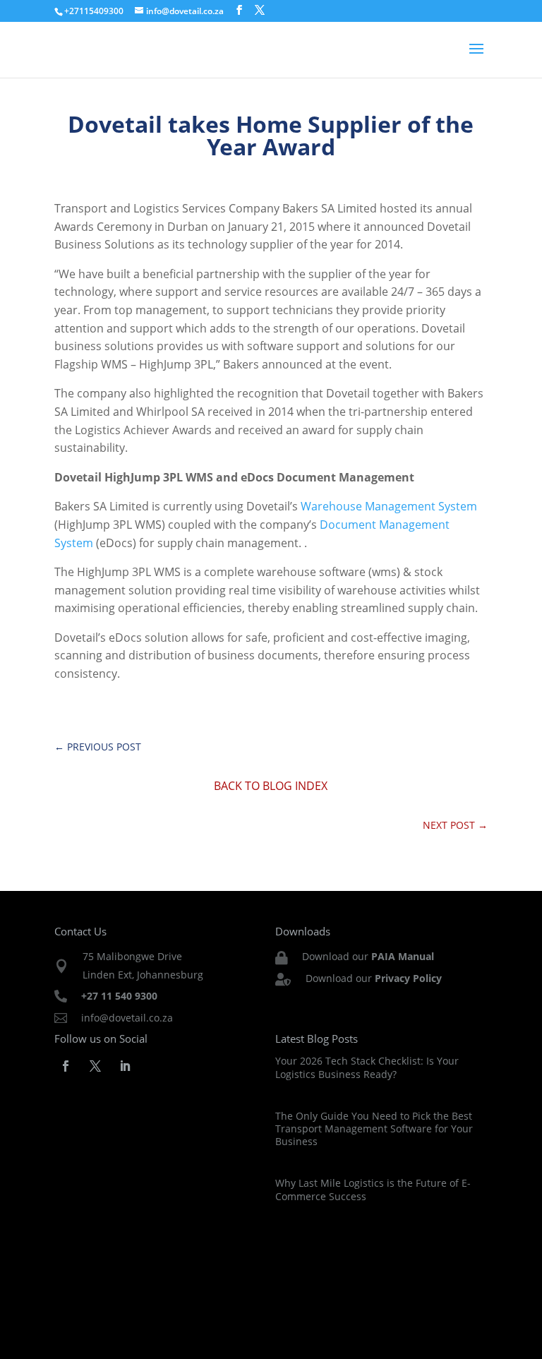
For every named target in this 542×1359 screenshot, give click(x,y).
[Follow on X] (95, 1066)
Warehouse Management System (389, 506)
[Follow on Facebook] (65, 1066)
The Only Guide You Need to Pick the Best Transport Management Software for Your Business (374, 1128)
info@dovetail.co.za (127, 1017)
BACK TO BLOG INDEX (270, 786)
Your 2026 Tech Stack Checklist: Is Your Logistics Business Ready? (367, 1067)
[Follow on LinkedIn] (125, 1066)
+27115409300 (94, 11)
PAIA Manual (402, 956)
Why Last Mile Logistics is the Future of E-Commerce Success (373, 1189)
